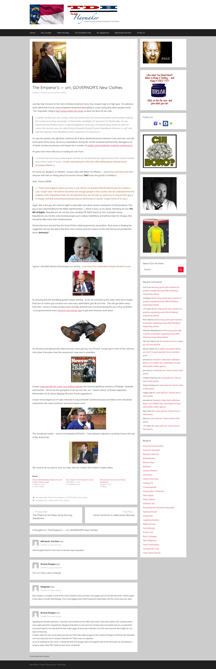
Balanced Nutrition (123, 32)
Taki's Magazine (149, 540)
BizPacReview (149, 458)
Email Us (141, 32)
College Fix (148, 483)
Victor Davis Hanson (152, 553)
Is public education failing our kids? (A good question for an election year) (161, 352)
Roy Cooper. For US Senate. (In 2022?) (80, 480)
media (50, 500)
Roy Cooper (46, 32)
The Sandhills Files (83, 32)
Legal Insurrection (151, 520)
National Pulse (149, 524)
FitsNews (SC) (149, 503)
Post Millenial (149, 528)
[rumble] (171, 123)
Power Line (148, 532)
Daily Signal (148, 495)
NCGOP (68, 497)
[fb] (165, 123)
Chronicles (147, 475)
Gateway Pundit (150, 512)
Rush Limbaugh (150, 536)
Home (32, 32)
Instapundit (148, 516)
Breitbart (147, 466)
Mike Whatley (63, 32)
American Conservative (153, 446)
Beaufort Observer (151, 454)
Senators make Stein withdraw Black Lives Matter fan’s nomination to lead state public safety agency (161, 362)
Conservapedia (149, 487)
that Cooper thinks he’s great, (69, 111)
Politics (75, 497)
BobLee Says (148, 462)
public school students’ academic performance (110, 145)
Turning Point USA (151, 549)
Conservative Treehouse (153, 491)
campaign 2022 (41, 497)
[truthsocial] (156, 123)
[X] (160, 123)
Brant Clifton (61, 93)
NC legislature (103, 32)
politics (56, 500)
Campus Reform (150, 470)
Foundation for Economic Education (158, 507)
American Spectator (151, 450)
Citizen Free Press (151, 479)
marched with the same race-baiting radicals (61, 386)
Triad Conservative (151, 544)
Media (50, 497)
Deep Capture (149, 499)
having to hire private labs (69, 310)
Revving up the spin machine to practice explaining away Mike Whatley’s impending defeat (161, 290)
